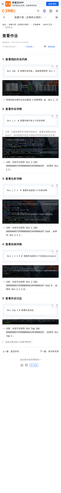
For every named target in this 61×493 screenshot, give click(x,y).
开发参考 (36, 24)
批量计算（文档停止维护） (19, 24)
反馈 (35, 365)
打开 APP (52, 4)
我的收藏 (51, 46)
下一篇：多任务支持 (49, 351)
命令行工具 (47, 24)
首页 (4, 24)
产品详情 (29, 46)
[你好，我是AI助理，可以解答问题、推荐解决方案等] (44, 11)
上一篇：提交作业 (10, 351)
